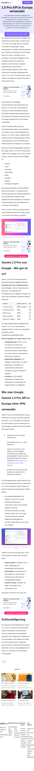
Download (11, 727)
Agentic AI (23, 732)
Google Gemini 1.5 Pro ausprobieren (16, 256)
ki (4, 661)
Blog (15, 727)
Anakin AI (21, 442)
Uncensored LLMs (13, 463)
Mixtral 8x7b (30, 757)
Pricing (10, 733)
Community (17, 733)
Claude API (24, 739)
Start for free (27, 2)
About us (16, 735)
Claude (19, 460)
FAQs (9, 735)
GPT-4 (25, 460)
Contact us (17, 737)
